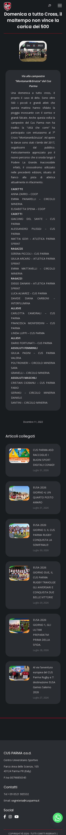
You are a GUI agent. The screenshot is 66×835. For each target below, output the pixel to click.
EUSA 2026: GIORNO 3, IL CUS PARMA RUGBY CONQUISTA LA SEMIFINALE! (44, 535)
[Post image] (19, 455)
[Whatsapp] (58, 818)
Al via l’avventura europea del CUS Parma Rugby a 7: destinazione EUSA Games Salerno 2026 (44, 680)
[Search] (49, 5)
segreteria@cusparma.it (25, 800)
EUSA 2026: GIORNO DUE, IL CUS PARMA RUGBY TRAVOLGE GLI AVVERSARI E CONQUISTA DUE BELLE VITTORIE (44, 582)
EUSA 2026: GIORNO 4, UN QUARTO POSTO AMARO (43, 495)
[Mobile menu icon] (59, 5)
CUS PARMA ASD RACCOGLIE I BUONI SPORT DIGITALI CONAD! (43, 457)
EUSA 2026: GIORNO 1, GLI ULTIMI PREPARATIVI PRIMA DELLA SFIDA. (42, 632)
